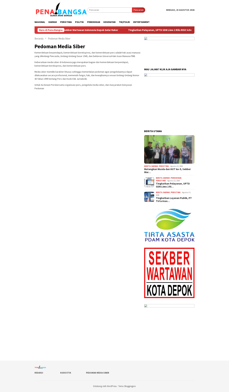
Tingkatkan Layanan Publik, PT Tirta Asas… (174, 200)
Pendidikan (176, 178)
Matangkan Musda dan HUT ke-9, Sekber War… (167, 171)
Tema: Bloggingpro (127, 386)
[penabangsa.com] (61, 9)
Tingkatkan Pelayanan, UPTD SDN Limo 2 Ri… (173, 185)
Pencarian (139, 9)
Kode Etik (65, 372)
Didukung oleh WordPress (105, 386)
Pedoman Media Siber (97, 372)
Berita (147, 166)
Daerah (154, 166)
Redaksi (39, 372)
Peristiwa (164, 166)
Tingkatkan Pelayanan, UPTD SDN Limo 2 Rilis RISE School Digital (157, 30)
